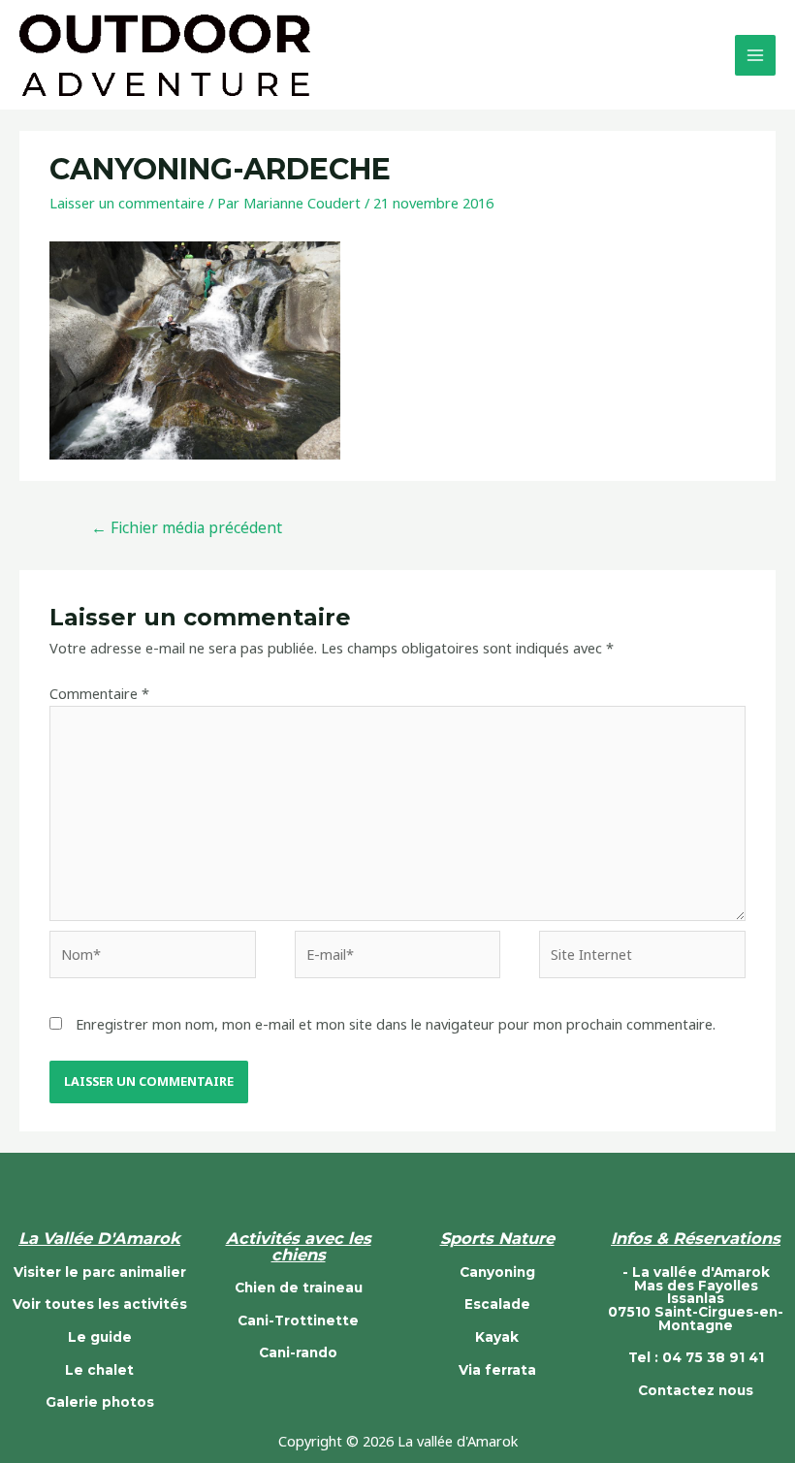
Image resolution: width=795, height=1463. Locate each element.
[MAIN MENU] (755, 55)
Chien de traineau (299, 1287)
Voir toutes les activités (100, 1304)
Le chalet (99, 1370)
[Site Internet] (642, 957)
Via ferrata (497, 1370)
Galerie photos (100, 1402)
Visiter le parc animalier (100, 1272)
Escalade (497, 1304)
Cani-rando (298, 1352)
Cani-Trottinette (298, 1320)
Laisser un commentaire (127, 202)
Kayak (497, 1337)
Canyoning (497, 1272)
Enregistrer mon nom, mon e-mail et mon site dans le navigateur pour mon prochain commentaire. (396, 1024)
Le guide (100, 1337)
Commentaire (99, 693)
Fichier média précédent (186, 527)
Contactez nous (695, 1390)
